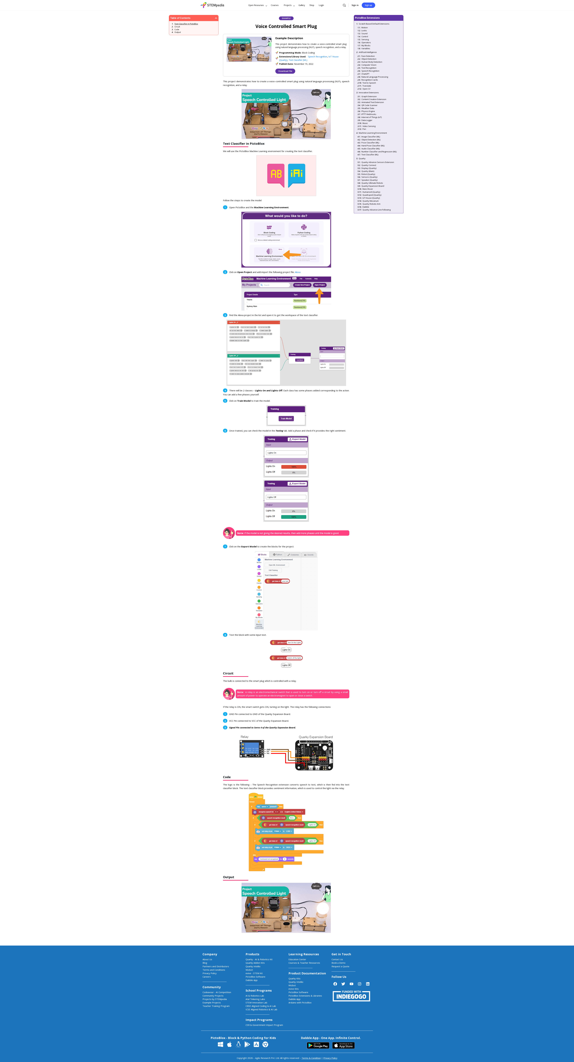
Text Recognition (368, 68)
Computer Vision (368, 65)
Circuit (177, 26)
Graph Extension (369, 96)
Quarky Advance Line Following (376, 209)
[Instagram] (359, 984)
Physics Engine (368, 111)
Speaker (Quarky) (369, 180)
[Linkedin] (367, 984)
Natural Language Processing (374, 76)
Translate (366, 85)
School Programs (259, 990)
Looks (364, 30)
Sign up (368, 5)
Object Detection (368, 59)
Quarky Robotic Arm (371, 204)
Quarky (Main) (367, 171)
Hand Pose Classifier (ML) (372, 145)
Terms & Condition (311, 1057)
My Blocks (365, 45)
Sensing (365, 39)
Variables (365, 48)
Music (365, 123)
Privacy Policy (330, 1057)
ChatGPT (365, 73)
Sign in (355, 5)
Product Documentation (307, 973)
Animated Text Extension (372, 102)
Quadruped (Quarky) (371, 195)
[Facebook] (335, 984)
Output (177, 32)
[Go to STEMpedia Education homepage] (212, 4)
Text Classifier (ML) (298, 60)
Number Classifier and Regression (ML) (379, 151)
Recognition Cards (369, 79)
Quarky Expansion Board (372, 186)
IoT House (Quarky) (371, 198)
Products (252, 954)
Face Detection (368, 56)
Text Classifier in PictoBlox (186, 23)
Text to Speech (369, 82)
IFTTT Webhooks (368, 114)
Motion (364, 27)
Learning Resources (303, 954)
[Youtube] (351, 984)
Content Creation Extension (373, 99)
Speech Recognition (317, 56)
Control (364, 36)
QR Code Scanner (369, 105)
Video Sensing (368, 126)
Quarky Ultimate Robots (372, 183)
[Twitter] (343, 984)
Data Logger (366, 120)
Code (176, 29)
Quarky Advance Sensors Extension (377, 162)
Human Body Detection (371, 62)
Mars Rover (367, 189)
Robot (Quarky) (368, 174)
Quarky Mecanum (370, 201)
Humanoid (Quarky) (371, 192)
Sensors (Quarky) (369, 177)
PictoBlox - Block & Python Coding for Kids (243, 1038)
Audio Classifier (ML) (370, 148)
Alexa (297, 272)
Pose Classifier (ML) (370, 142)
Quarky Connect (368, 165)
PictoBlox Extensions (367, 17)
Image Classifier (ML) (370, 136)
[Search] (344, 5)
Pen (364, 129)
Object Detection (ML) (370, 139)
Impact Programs (259, 1020)
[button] (216, 18)
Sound (364, 33)
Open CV (366, 88)
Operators (366, 42)
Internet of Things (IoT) (371, 117)
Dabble (365, 207)
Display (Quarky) (368, 168)
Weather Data (367, 108)
